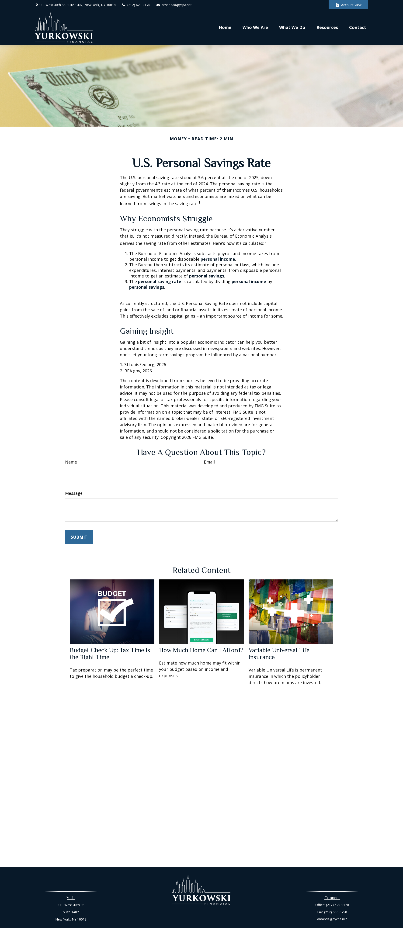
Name (71, 462)
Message (74, 493)
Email (209, 462)
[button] (225, 27)
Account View (351, 5)
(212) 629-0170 (138, 5)
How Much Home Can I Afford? (201, 650)
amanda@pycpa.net (177, 5)
